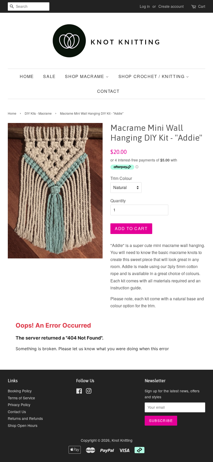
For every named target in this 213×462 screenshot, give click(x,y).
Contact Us (17, 411)
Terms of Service (21, 397)
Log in (145, 6)
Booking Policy (20, 390)
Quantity (118, 201)
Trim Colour (121, 178)
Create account (171, 6)
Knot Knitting (122, 440)
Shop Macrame (85, 76)
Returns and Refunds (25, 418)
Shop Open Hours (22, 425)
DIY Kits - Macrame (38, 113)
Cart (201, 6)
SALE (49, 76)
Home (27, 76)
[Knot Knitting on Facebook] (79, 391)
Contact (108, 91)
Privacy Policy (19, 404)
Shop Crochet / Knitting (152, 76)
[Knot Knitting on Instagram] (88, 391)
